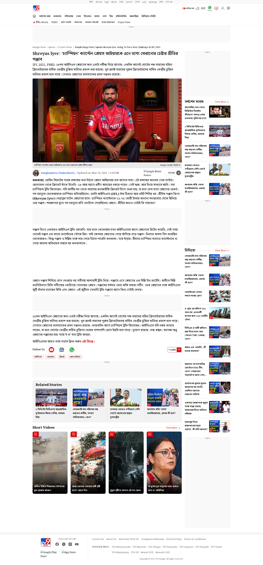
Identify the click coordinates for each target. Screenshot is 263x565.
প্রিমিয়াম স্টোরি (148, 16)
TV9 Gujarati (186, 547)
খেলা (78, 16)
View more (172, 428)
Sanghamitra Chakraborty (58, 173)
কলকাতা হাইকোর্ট (91, 22)
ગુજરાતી (129, 1)
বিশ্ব (111, 16)
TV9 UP (135, 552)
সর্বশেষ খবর (44, 16)
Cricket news (65, 47)
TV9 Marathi (139, 547)
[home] (34, 16)
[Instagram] (70, 544)
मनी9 (161, 1)
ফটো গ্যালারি (66, 22)
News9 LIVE (147, 552)
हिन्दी (91, 1)
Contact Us (98, 539)
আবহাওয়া (78, 22)
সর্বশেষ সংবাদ (194, 101)
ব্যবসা (97, 16)
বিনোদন (87, 16)
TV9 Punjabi (202, 547)
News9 (99, 1)
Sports (52, 47)
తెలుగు (114, 1)
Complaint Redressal (152, 539)
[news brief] (188, 8)
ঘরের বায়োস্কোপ (108, 22)
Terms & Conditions (195, 539)
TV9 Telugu (154, 547)
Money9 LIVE (163, 552)
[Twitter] (63, 544)
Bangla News (39, 47)
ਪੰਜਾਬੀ (137, 1)
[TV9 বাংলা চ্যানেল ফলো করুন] (208, 8)
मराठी (121, 1)
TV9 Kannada (170, 547)
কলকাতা (57, 16)
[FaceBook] (57, 544)
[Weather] (198, 8)
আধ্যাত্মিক (134, 16)
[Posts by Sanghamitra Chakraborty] (36, 173)
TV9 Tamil (216, 547)
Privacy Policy (174, 539)
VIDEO (54, 22)
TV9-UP (168, 1)
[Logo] (36, 8)
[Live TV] (215, 8)
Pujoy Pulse (124, 22)
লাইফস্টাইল (121, 16)
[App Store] (71, 554)
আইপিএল (38, 356)
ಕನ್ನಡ (107, 1)
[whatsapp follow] (72, 349)
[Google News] (62, 349)
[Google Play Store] (49, 554)
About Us (111, 539)
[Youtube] (51, 349)
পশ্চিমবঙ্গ (68, 16)
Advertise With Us (129, 539)
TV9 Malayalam (120, 552)
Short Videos (43, 427)
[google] (154, 173)
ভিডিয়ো (190, 250)
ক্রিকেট (62, 356)
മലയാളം (153, 1)
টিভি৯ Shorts (42, 22)
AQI (203, 8)
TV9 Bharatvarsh (121, 547)
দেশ (104, 16)
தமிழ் (144, 1)
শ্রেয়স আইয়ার (75, 356)
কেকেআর (50, 356)
